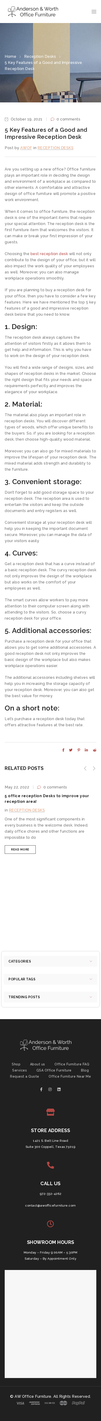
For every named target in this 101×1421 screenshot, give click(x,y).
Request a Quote (24, 1076)
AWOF (26, 148)
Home (10, 56)
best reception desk (48, 254)
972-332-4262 (51, 1194)
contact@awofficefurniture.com (50, 1205)
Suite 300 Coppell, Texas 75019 (51, 1147)
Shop (16, 1064)
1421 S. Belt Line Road (50, 1140)
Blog (85, 1070)
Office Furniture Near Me (70, 1076)
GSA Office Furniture (54, 1070)
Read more (20, 849)
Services (19, 1070)
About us (37, 1064)
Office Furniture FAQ (71, 1064)
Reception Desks (40, 56)
